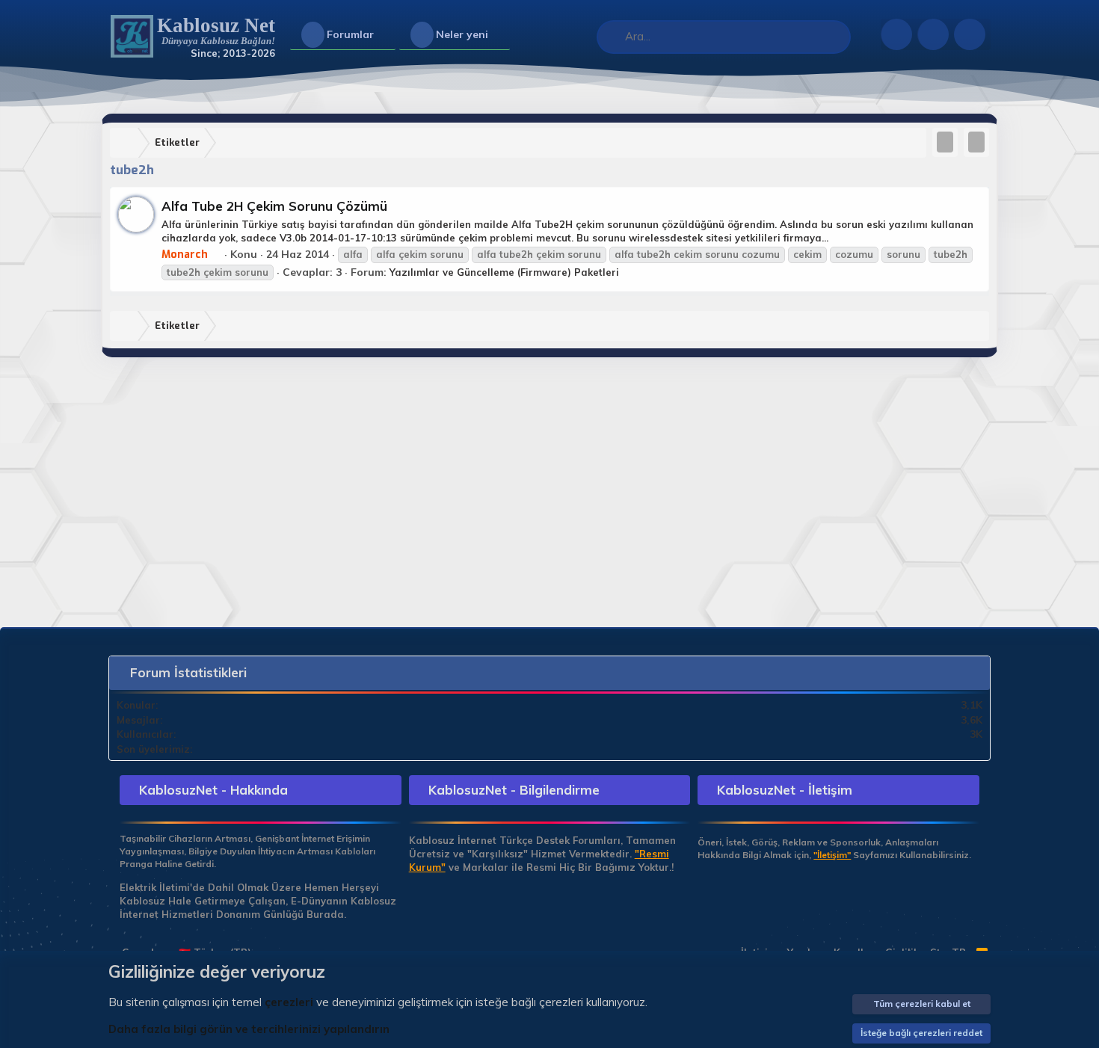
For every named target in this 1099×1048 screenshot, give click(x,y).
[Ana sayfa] (127, 143)
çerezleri (289, 1002)
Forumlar (350, 34)
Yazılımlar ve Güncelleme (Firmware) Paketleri (504, 272)
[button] (386, 35)
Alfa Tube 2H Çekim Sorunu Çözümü (274, 206)
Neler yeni (462, 34)
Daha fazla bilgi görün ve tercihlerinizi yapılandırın (249, 1029)
